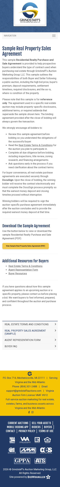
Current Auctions (18, 423)
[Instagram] (32, 412)
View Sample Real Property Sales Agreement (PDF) (25, 246)
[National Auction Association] (12, 440)
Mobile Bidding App (17, 427)
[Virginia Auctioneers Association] (25, 440)
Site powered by (18, 476)
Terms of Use (46, 431)
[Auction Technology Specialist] (40, 461)
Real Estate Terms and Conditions (27, 324)
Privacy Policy (27, 431)
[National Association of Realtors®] (37, 440)
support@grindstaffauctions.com (23, 390)
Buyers (48, 427)
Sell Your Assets (41, 423)
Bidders (36, 427)
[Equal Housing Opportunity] (47, 440)
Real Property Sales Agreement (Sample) (25, 332)
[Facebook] (29, 412)
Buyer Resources (17, 273)
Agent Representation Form (23, 269)
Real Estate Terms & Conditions (36, 145)
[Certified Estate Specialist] (46, 450)
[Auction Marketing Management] (28, 450)
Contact (10, 431)
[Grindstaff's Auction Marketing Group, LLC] (30, 12)
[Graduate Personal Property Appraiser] (22, 461)
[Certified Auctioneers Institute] (11, 450)
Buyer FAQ (11, 346)
